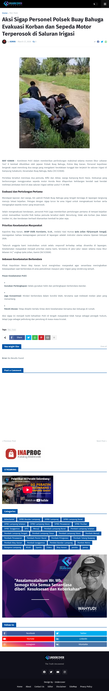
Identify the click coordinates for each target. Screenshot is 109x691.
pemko (75, 547)
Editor (50, 686)
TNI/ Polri (13, 13)
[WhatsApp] (106, 42)
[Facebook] (98, 42)
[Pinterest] (41, 337)
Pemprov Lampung (12, 547)
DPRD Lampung (51, 519)
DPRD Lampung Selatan (14, 524)
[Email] (48, 337)
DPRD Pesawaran (62, 524)
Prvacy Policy (86, 686)
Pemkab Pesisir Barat (36, 538)
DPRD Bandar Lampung (29, 519)
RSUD (28, 547)
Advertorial (9, 519)
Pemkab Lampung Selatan (82, 529)
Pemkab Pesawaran (13, 538)
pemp (85, 547)
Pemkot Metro (83, 543)
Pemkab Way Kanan (13, 543)
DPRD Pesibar (81, 524)
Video (49, 547)
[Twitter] (102, 42)
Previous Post (10, 441)
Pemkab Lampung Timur (43, 533)
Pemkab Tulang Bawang (84, 538)
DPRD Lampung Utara (40, 524)
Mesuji (36, 529)
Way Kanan (62, 547)
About (28, 686)
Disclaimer (61, 686)
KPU (26, 529)
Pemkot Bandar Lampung (61, 543)
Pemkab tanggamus (36, 543)
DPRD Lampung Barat (73, 519)
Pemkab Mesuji (92, 533)
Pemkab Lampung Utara (69, 533)
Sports (39, 547)
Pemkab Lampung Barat (55, 529)
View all (103, 346)
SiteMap (73, 686)
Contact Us (39, 686)
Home (5, 13)
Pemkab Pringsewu (59, 538)
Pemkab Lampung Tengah (15, 533)
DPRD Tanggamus (12, 529)
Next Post (101, 441)
